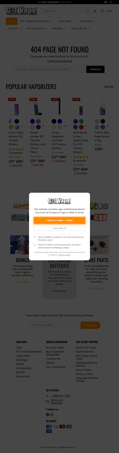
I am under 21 (59, 228)
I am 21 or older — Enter (59, 220)
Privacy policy (64, 255)
